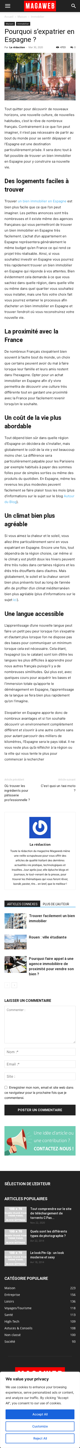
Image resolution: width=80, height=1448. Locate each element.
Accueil (8, 17)
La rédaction (17, 47)
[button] (7, 6)
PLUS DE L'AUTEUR (56, 904)
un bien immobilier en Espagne (42, 201)
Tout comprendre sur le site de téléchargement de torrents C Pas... (50, 1213)
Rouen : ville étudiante (48, 937)
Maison (22, 17)
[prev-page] (7, 985)
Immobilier (37, 17)
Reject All (40, 1438)
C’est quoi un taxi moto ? (58, 788)
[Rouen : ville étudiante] (15, 942)
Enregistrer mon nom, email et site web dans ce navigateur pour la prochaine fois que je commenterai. (38, 1092)
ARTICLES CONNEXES (22, 904)
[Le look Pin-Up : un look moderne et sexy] (15, 1258)
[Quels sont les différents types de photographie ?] (15, 1237)
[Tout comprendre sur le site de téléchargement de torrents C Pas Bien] (15, 1214)
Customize (40, 1426)
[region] (40, 1410)
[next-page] (14, 985)
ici (15, 600)
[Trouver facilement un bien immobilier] (15, 921)
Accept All (40, 1414)
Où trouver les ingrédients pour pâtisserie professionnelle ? (17, 793)
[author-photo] (40, 838)
